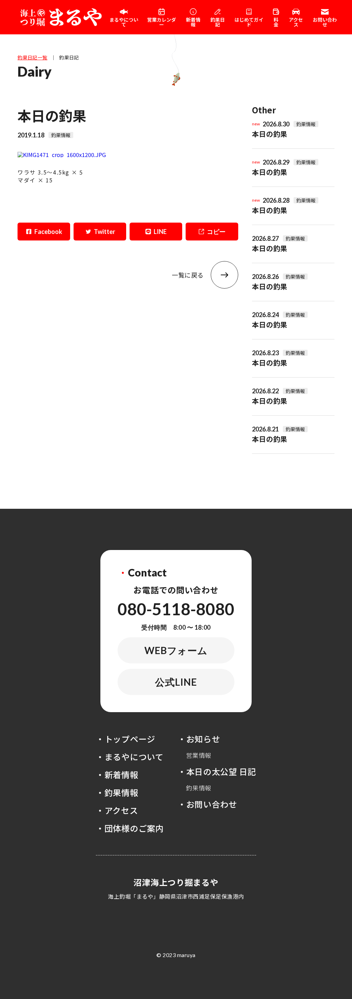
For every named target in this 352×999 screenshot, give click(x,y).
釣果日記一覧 (32, 57)
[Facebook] (44, 231)
